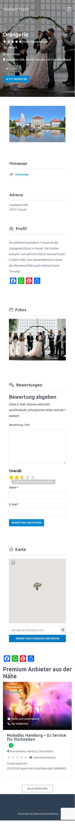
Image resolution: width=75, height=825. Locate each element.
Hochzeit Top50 (16, 9)
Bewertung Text (19, 424)
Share (13, 69)
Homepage (22, 174)
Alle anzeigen (37, 788)
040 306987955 (19, 723)
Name (13, 487)
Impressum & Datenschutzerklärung (38, 813)
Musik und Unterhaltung (25, 718)
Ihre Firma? (14, 54)
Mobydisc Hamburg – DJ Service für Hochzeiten (36, 737)
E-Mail (14, 504)
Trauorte (18, 25)
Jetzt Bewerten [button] (16, 79)
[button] (37, 586)
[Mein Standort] (63, 630)
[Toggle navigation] (69, 9)
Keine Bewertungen (35, 41)
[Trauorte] (7, 26)
